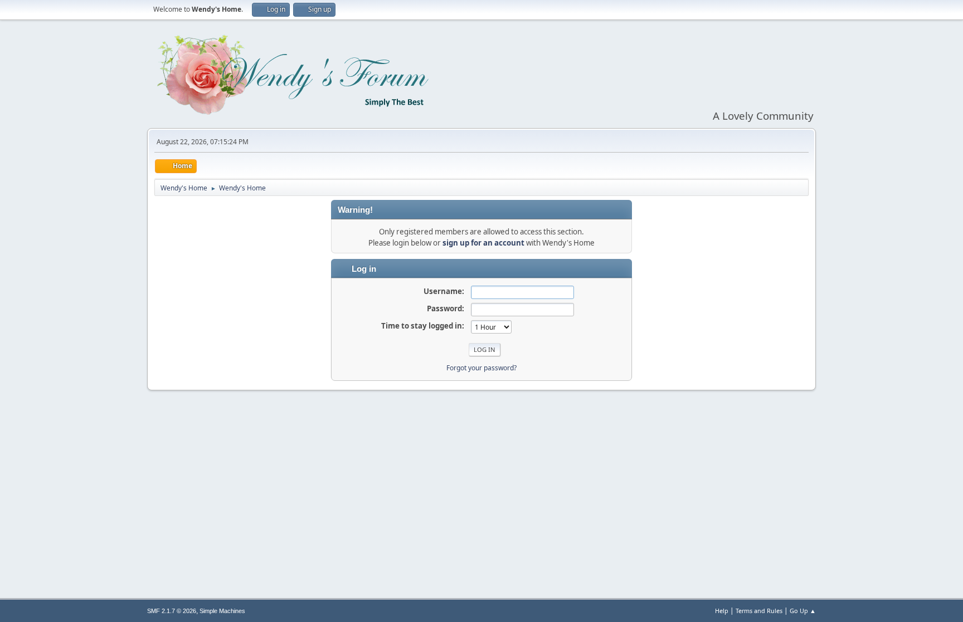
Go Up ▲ (803, 610)
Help (721, 610)
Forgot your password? (481, 368)
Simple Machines (222, 611)
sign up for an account (483, 243)
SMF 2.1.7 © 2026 (171, 611)
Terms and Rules (759, 610)
